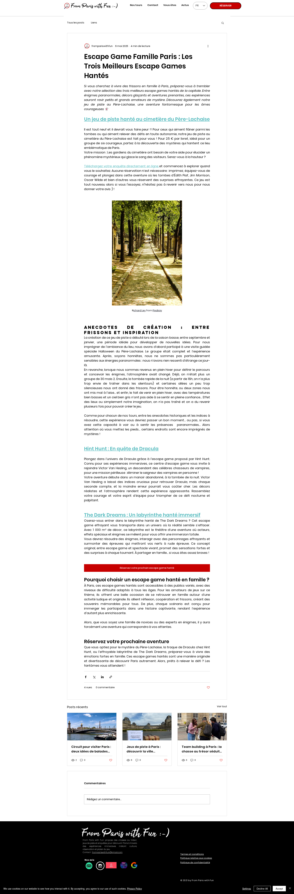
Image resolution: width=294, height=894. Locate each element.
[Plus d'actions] (208, 46)
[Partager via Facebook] (85, 677)
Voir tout (222, 706)
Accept (279, 888)
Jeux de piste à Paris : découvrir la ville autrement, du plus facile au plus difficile (147, 749)
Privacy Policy (134, 888)
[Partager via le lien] (110, 677)
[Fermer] (290, 888)
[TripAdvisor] (89, 866)
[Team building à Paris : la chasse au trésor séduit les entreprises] (202, 726)
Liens (94, 22)
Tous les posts (75, 22)
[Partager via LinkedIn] (102, 677)
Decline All (262, 888)
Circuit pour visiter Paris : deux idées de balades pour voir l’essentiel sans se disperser (91, 749)
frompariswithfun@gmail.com (107, 852)
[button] (170, 5)
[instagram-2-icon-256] (100, 866)
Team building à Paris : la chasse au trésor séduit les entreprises (202, 749)
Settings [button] (246, 888)
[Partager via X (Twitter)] (94, 677)
